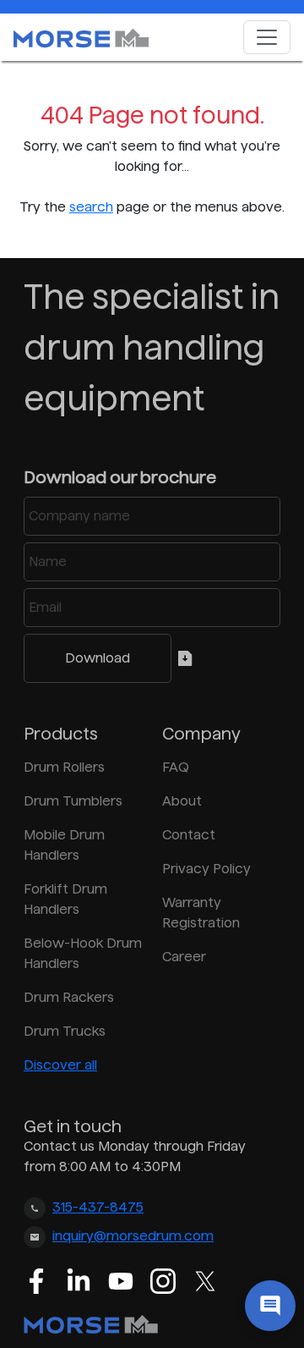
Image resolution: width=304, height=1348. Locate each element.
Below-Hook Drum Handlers (83, 953)
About (182, 801)
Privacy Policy (206, 868)
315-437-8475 (98, 1207)
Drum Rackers (69, 997)
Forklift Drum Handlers (65, 899)
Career (184, 956)
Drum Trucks (65, 1031)
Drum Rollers (64, 767)
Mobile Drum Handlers (64, 845)
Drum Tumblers (73, 801)
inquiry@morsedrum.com (133, 1236)
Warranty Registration (201, 912)
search (91, 207)
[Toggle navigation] (266, 37)
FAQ (175, 767)
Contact (188, 835)
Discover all (60, 1065)
